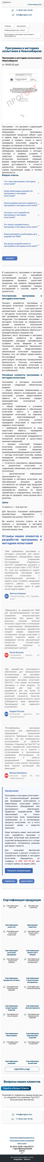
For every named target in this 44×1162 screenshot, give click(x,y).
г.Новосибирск (33, 4)
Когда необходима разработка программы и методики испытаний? (21, 193)
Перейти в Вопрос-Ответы (16, 1088)
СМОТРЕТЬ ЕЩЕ (22, 1069)
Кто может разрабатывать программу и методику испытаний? (21, 225)
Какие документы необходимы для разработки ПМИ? (21, 235)
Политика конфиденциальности (22, 1138)
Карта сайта (22, 1143)
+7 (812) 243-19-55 (24, 10)
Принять (27, 1159)
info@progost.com (24, 15)
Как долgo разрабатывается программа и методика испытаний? (21, 244)
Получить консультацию (18, 870)
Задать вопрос (27, 881)
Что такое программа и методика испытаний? (21, 182)
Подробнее (18, 1159)
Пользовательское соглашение (22, 1140)
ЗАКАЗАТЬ (10, 258)
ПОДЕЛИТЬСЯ (10, 881)
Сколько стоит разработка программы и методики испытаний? (21, 214)
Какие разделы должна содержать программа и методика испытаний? (21, 204)
